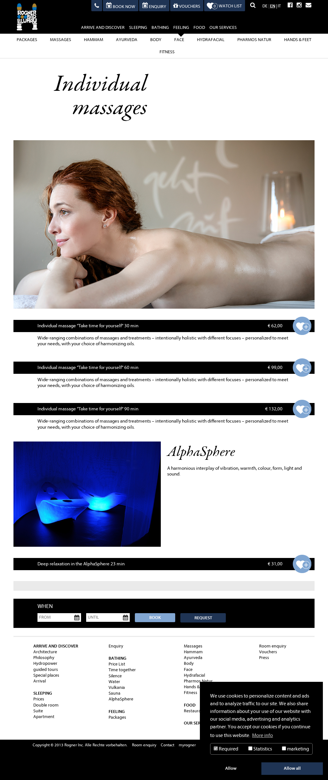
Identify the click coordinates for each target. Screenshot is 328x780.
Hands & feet (297, 39)
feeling (181, 27)
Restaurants (195, 711)
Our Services (223, 27)
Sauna (114, 693)
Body (155, 39)
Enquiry (116, 646)
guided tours (45, 669)
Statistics (262, 749)
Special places (46, 675)
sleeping (138, 27)
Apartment (43, 716)
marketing (297, 749)
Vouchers (268, 652)
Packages (27, 39)
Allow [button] (230, 768)
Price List (117, 664)
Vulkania (117, 687)
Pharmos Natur (254, 39)
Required (228, 749)
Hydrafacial (211, 39)
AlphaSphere (121, 699)
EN (272, 6)
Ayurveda (126, 39)
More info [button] (262, 735)
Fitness (167, 52)
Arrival (39, 681)
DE (264, 6)
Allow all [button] (292, 768)
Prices (38, 699)
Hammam (93, 39)
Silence (115, 676)
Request (203, 618)
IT (279, 6)
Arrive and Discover (103, 27)
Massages (60, 39)
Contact (167, 744)
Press (264, 657)
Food (199, 27)
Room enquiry (272, 646)
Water (114, 681)
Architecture (45, 652)
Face (179, 39)
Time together (122, 670)
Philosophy (43, 657)
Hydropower (45, 663)
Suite (38, 711)
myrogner (187, 744)
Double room (46, 705)
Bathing (160, 27)
